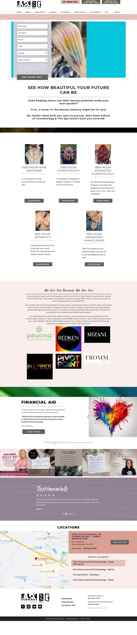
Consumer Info (68, 605)
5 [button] (73, 514)
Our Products (95, 12)
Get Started (65, 12)
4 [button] (71, 514)
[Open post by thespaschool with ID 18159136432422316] (96, 462)
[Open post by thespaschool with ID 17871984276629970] (123, 462)
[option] (68, 501)
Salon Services (80, 12)
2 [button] (66, 514)
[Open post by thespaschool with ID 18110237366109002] (13, 462)
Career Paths (40, 12)
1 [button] (63, 514)
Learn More (34, 201)
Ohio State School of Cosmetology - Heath (93, 580)
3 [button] (68, 514)
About (27, 12)
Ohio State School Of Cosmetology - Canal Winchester (93, 563)
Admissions (66, 598)
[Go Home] (35, 598)
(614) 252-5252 (93, 604)
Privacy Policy (85, 618)
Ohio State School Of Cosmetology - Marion (93, 569)
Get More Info (70, 2)
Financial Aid (67, 602)
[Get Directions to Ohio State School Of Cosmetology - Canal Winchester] (34, 560)
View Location (119, 542)
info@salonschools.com (97, 608)
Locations (52, 12)
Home (19, 12)
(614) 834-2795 (89, 548)
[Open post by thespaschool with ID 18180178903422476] (41, 462)
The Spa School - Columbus (86, 575)
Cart (106, 12)
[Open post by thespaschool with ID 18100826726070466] (68, 462)
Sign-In (117, 12)
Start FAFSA (33, 432)
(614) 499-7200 (94, 598)
